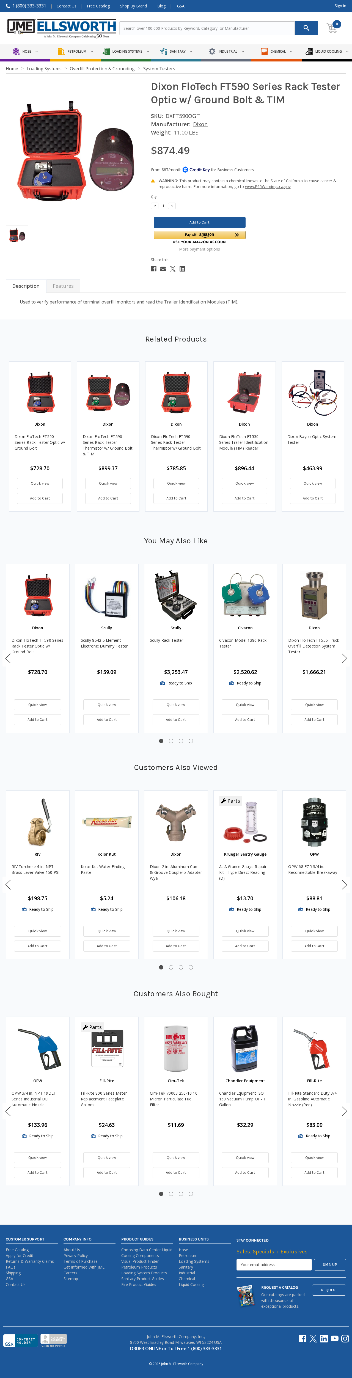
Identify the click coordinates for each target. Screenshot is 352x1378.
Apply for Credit (19, 1255)
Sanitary (186, 1267)
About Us (72, 1249)
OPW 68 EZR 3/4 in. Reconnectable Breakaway (312, 869)
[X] (172, 269)
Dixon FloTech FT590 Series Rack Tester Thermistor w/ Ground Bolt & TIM (108, 445)
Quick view (40, 483)
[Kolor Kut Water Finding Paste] (107, 822)
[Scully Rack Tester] (176, 595)
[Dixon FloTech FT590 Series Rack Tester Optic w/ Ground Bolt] (37, 595)
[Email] (163, 269)
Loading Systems (194, 1261)
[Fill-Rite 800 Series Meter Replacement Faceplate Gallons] (107, 1048)
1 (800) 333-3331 (29, 6)
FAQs (10, 1267)
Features (63, 286)
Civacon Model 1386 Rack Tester (243, 643)
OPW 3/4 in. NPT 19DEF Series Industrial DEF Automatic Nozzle (34, 1098)
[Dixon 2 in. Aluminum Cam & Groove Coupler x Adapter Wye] (176, 822)
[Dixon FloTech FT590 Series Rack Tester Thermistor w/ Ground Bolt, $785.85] (176, 392)
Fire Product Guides (138, 1284)
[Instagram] (345, 1338)
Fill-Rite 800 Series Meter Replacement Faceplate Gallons (104, 1098)
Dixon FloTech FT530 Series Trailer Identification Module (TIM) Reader (243, 442)
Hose (183, 1249)
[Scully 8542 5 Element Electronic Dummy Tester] (107, 595)
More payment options (199, 249)
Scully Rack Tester (166, 640)
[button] (200, 237)
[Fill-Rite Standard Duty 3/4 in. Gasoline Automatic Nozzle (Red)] (314, 1048)
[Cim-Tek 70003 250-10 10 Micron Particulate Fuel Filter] (176, 1048)
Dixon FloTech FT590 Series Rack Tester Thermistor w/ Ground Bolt (176, 442)
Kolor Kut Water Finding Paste (103, 869)
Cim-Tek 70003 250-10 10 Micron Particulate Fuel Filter (173, 1098)
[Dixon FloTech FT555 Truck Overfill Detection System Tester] (314, 595)
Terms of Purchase (81, 1261)
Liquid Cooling (191, 1284)
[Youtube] (335, 1338)
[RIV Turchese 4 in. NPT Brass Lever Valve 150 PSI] (37, 822)
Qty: (154, 197)
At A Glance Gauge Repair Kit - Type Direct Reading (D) (242, 872)
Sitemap (71, 1278)
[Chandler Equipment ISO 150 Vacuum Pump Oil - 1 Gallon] (245, 1048)
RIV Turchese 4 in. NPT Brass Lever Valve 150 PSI (35, 869)
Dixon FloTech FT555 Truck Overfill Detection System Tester (313, 646)
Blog (161, 6)
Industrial (187, 1272)
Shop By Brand (133, 6)
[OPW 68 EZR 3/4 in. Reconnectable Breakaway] (314, 822)
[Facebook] (153, 269)
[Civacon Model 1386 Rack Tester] (245, 595)
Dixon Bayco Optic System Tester (312, 439)
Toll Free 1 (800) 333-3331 (195, 1348)
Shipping (13, 1272)
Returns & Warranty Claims (30, 1261)
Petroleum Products (139, 1267)
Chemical (187, 1278)
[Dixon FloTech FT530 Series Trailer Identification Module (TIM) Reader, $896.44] (244, 392)
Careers (70, 1272)
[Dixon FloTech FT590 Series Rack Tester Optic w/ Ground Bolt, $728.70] (40, 392)
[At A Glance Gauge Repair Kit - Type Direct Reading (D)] (245, 822)
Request (329, 1290)
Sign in (340, 5)
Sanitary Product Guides (142, 1278)
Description (26, 286)
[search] (306, 28)
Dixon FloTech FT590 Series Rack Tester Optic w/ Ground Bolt (40, 442)
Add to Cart (40, 498)
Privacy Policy (76, 1255)
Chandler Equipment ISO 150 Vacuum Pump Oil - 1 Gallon (242, 1098)
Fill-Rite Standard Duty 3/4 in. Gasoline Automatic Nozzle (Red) (312, 1098)
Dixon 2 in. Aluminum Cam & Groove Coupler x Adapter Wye (176, 872)
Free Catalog (98, 6)
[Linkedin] (182, 269)
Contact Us (66, 6)
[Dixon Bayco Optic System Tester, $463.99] (312, 392)
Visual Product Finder (140, 1261)
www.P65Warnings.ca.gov (268, 186)
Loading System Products (144, 1272)
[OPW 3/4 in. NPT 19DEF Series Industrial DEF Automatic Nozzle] (37, 1048)
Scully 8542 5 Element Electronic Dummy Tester (104, 643)
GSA (181, 6)
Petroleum (188, 1255)
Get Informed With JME (84, 1267)
